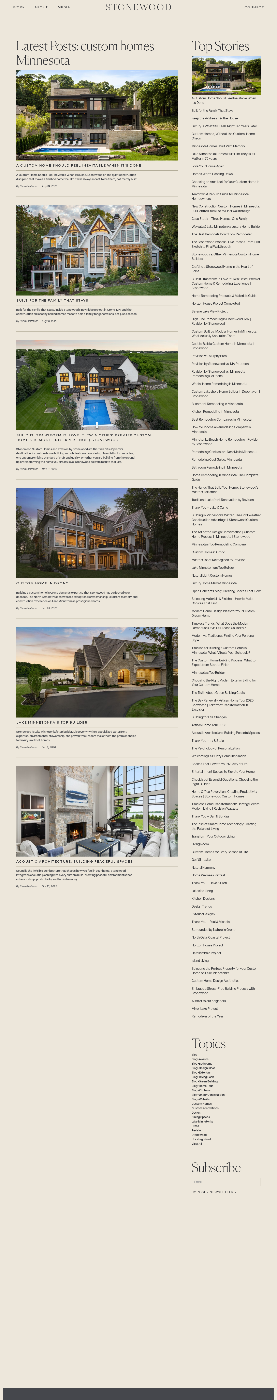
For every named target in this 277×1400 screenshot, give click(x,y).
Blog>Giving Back (203, 1077)
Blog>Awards (200, 1059)
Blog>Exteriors (201, 1072)
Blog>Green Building (205, 1081)
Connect (254, 7)
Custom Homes (202, 1104)
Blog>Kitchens (201, 1090)
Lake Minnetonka (202, 1121)
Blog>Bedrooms (202, 1063)
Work (19, 7)
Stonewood (199, 1135)
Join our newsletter (212, 1192)
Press (195, 1126)
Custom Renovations (205, 1108)
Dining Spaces (201, 1117)
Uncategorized (201, 1139)
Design (196, 1112)
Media (64, 7)
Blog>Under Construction (208, 1095)
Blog (194, 1055)
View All (197, 1144)
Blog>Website (201, 1099)
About (41, 7)
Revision (197, 1130)
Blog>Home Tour (202, 1086)
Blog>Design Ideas (203, 1068)
